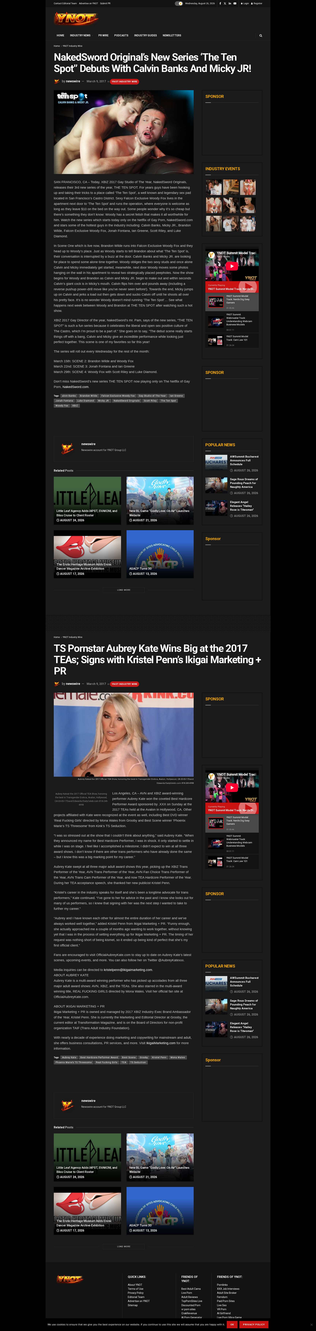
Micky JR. (104, 400)
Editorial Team (136, 1297)
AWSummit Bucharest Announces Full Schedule (244, 460)
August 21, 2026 (144, 520)
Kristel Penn (159, 1057)
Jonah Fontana (64, 400)
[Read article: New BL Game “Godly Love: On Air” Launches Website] (160, 501)
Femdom (222, 1297)
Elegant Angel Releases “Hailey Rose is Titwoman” (242, 505)
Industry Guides (145, 35)
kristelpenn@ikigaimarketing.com (128, 970)
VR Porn (221, 1309)
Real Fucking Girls (106, 1062)
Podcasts (121, 35)
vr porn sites (188, 1309)
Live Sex (222, 1305)
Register (257, 3)
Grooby (144, 1057)
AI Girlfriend (224, 1313)
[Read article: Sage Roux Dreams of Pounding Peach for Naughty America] (216, 485)
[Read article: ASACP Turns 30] (160, 554)
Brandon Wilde (88, 396)
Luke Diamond (85, 400)
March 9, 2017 (96, 81)
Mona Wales (178, 1057)
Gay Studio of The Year (152, 396)
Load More (123, 590)
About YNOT (135, 1284)
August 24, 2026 (71, 520)
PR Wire (103, 35)
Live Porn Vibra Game (229, 1317)
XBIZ (75, 405)
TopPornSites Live (191, 1301)
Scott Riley (150, 400)
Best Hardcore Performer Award (99, 1057)
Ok (232, 1324)
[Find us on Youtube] (235, 3)
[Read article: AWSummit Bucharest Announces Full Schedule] (216, 463)
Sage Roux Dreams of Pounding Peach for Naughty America (244, 483)
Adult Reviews (189, 1297)
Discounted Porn (190, 1305)
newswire (73, 81)
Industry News (80, 35)
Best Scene (129, 1057)
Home (60, 35)
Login (246, 3)
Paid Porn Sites (226, 1301)
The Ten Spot (168, 400)
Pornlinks (222, 1284)
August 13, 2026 (144, 573)
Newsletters (172, 35)
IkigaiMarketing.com (161, 1043)
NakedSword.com (76, 387)
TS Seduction (138, 1062)
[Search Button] (260, 35)
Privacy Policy (136, 1292)
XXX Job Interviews (228, 1288)
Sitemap (133, 1305)
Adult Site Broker (227, 1292)
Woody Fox (62, 405)
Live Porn (186, 1292)
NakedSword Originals (127, 400)
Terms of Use (135, 1288)
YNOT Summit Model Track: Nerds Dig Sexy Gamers (239, 289)
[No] (311, 1324)
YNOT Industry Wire (72, 46)
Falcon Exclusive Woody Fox (118, 396)
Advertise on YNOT (88, 3)
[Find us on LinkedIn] (230, 3)
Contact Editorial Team (65, 3)
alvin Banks (69, 396)
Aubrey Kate (69, 1057)
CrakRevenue (189, 1313)
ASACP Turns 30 (140, 568)
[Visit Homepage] (76, 19)
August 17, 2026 (71, 573)
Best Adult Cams (191, 1288)
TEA (124, 1062)
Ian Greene (176, 396)
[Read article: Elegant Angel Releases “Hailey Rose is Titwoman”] (216, 508)
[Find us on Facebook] (220, 3)
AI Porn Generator (191, 1317)
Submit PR (105, 3)
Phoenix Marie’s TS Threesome (74, 1062)
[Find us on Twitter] (225, 3)
